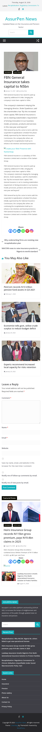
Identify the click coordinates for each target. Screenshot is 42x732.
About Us (5, 697)
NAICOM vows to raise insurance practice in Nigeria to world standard (20, 250)
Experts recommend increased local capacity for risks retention (20, 366)
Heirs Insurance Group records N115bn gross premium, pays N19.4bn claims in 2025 (18, 535)
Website (5, 448)
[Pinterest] (27, 231)
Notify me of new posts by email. (15, 483)
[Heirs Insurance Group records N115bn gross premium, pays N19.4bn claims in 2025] (21, 512)
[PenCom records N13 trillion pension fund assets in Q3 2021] (21, 265)
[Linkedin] (19, 231)
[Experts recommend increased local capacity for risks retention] (21, 342)
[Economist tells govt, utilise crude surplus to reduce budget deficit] (21, 303)
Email (5, 438)
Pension (5, 688)
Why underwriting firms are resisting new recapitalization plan (21, 241)
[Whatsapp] (23, 231)
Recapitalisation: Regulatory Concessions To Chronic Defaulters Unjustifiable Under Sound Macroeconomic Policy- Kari (18, 663)
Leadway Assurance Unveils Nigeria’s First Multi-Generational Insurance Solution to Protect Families (27, 577)
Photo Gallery (7, 693)
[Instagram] (31, 231)
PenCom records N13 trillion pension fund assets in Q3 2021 (19, 288)
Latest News (17, 72)
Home (4, 679)
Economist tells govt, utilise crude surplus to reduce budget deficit (21, 327)
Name (5, 427)
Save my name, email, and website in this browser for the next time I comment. (18, 464)
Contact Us (6, 702)
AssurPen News (21, 19)
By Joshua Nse (22, 91)
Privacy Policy (7, 707)
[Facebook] (10, 231)
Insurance (8, 72)
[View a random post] (37, 40)
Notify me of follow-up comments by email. (19, 475)
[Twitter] (15, 231)
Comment (6, 398)
